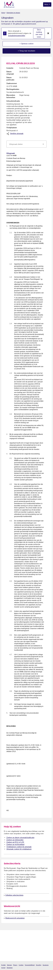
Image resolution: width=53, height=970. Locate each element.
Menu (46, 4)
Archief (3, 967)
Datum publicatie (10, 79)
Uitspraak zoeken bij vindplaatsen (19, 849)
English (3, 965)
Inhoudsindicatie (13, 101)
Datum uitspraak (10, 73)
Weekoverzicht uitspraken (15, 918)
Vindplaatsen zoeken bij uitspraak (19, 847)
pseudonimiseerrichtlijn (16, 36)
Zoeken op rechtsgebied (15, 844)
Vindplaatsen (11, 128)
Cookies (21, 965)
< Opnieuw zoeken (26, 44)
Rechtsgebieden (12, 89)
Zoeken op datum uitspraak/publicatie (20, 837)
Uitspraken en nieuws (13, 12)
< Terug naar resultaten (26, 51)
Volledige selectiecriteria (14, 895)
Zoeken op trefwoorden (14, 840)
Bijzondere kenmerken (10, 96)
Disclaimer (10, 967)
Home (3, 12)
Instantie (9, 68)
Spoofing (38, 965)
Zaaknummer (11, 83)
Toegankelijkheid (30, 965)
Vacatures (45, 965)
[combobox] (26, 144)
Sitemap (9, 965)
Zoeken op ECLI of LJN (15, 842)
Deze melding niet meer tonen (39, 33)
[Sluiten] (48, 33)
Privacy (15, 965)
